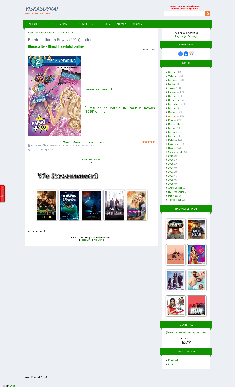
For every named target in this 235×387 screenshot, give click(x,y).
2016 (170, 172)
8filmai (171, 364)
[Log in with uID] (180, 53)
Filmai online (54, 32)
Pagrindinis (33, 32)
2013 (170, 184)
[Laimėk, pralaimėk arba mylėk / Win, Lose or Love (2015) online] (136, 205)
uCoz (12, 386)
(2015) (74, 145)
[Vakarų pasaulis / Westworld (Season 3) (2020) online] (175, 255)
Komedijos (173, 80)
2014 (170, 180)
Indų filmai (173, 196)
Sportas (172, 128)
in (79, 145)
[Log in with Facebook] (186, 53)
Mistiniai (172, 120)
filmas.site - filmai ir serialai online (56, 46)
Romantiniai (173, 100)
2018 (170, 164)
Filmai (43, 32)
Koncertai (172, 132)
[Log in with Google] (191, 53)
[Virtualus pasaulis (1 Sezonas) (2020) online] (175, 229)
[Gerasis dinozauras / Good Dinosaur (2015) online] (69, 205)
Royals (61, 145)
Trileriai (171, 88)
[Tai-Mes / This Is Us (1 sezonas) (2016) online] (46, 205)
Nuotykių (172, 96)
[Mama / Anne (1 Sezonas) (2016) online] (175, 280)
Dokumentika (174, 124)
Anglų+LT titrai (175, 188)
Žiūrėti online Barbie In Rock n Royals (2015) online (119, 110)
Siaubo (171, 84)
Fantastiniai (173, 92)
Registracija (180, 36)
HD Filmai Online (176, 192)
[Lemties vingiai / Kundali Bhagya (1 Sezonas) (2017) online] (196, 255)
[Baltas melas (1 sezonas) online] (196, 280)
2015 (170, 176)
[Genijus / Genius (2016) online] (114, 205)
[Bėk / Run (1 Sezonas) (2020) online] (196, 306)
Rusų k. (172, 148)
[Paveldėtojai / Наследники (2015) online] (91, 205)
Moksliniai (173, 140)
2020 (170, 156)
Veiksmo (172, 76)
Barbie (68, 145)
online (89, 145)
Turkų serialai (174, 200)
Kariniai (171, 136)
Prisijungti (97, 240)
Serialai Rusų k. (175, 152)
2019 (170, 160)
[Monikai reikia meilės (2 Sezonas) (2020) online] (175, 306)
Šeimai (171, 108)
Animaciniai (68, 32)
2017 (170, 168)
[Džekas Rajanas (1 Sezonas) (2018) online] (196, 229)
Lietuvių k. (173, 144)
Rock (83, 145)
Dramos (172, 112)
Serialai (171, 72)
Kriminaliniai (174, 104)
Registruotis (86, 240)
